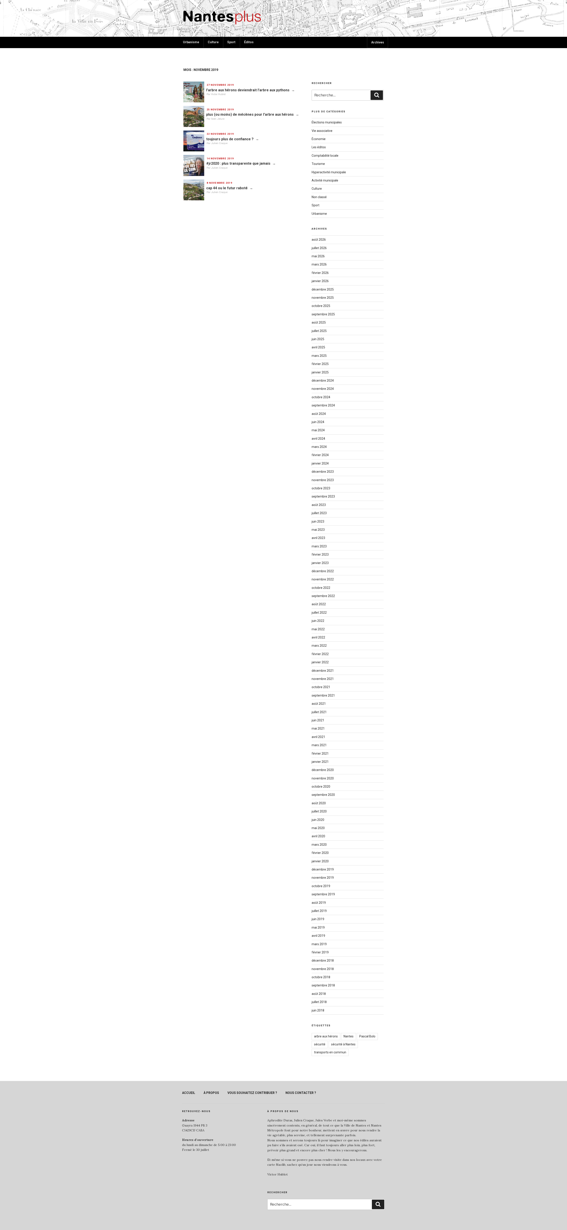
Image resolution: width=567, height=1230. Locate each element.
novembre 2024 (323, 388)
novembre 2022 (323, 579)
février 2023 (320, 554)
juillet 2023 (319, 513)
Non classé (319, 197)
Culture (213, 42)
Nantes (348, 1036)
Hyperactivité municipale (329, 172)
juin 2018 (318, 1010)
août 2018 (319, 994)
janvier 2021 (320, 761)
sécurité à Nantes (343, 1044)
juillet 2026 (319, 248)
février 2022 (320, 654)
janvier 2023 (320, 563)
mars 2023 (319, 546)
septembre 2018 (323, 985)
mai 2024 (318, 430)
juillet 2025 (319, 331)
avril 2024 (318, 438)
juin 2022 (318, 621)
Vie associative (322, 131)
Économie (319, 139)
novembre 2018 (323, 969)
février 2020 (320, 853)
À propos (211, 1093)
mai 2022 (318, 629)
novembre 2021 (323, 679)
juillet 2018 (319, 1002)
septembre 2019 (323, 894)
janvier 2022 (320, 662)
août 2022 (319, 604)
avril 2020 (318, 836)
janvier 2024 (320, 463)
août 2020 (319, 803)
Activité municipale (325, 180)
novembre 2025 (323, 297)
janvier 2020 (320, 861)
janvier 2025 (320, 372)
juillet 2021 (319, 712)
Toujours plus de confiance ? (230, 139)
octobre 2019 (321, 886)
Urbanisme (191, 42)
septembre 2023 (323, 496)
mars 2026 (319, 264)
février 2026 (320, 273)
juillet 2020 (319, 811)
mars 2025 (319, 355)
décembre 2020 (323, 770)
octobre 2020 (321, 786)
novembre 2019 (323, 877)
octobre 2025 (321, 306)
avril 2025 (318, 347)
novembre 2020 (323, 778)
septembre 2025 (323, 314)
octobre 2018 (321, 977)
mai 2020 (318, 828)
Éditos (249, 42)
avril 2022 (318, 637)
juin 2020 (318, 820)
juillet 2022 (319, 612)
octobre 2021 (321, 687)
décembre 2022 (323, 571)
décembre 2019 (323, 869)
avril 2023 (318, 538)
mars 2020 (319, 844)
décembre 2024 (323, 380)
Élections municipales (327, 122)
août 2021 (319, 703)
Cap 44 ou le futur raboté (227, 188)
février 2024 (320, 455)
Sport (231, 42)
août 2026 (319, 239)
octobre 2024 (321, 397)
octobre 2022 (321, 588)
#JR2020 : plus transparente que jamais (238, 163)
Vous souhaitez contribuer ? (252, 1093)
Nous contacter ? (300, 1093)
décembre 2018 (323, 960)
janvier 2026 (320, 281)
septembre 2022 (323, 596)
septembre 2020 (323, 795)
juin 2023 (318, 521)
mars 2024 (319, 447)
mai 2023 (318, 529)
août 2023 (319, 505)
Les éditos (319, 147)
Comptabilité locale (325, 155)
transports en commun (330, 1052)
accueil (188, 1093)
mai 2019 (318, 927)
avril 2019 (318, 935)
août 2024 (319, 414)
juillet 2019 (319, 911)
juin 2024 (318, 422)
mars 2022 (319, 645)
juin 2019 (318, 919)
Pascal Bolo (367, 1036)
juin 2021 (318, 720)
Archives (377, 42)
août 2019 (319, 902)
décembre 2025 (323, 289)
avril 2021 (318, 737)
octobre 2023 (321, 488)
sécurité (319, 1044)
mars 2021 (319, 745)
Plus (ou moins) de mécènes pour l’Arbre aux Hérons (250, 114)
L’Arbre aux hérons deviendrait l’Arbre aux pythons (247, 90)
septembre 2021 (323, 695)
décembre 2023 (323, 471)
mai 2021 (318, 728)
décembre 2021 (323, 670)
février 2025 (320, 364)
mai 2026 (318, 256)
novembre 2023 (323, 480)
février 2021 (320, 753)
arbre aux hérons (326, 1036)
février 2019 (320, 952)
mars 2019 (319, 944)
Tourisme (318, 164)
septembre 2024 (323, 405)
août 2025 (319, 322)
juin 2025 (318, 339)
